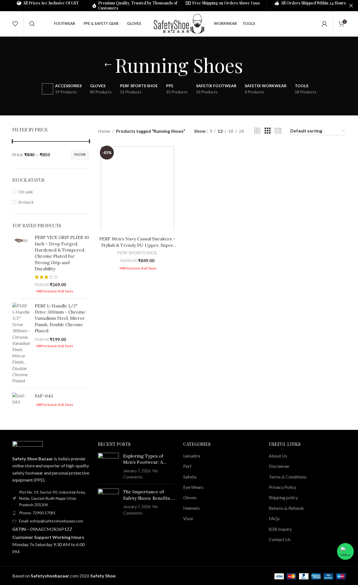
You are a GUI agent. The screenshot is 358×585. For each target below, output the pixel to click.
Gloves (190, 497)
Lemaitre (191, 455)
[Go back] (108, 64)
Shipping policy (283, 497)
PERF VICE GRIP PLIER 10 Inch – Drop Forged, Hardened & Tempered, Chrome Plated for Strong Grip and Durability (62, 253)
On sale (25, 191)
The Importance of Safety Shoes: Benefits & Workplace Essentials (148, 495)
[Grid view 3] (268, 131)
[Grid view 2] (257, 131)
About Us (278, 455)
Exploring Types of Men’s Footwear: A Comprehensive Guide (146, 459)
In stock (26, 202)
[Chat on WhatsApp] (345, 551)
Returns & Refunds (286, 508)
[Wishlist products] (15, 23)
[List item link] (51, 513)
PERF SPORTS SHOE (137, 252)
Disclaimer (279, 466)
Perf (187, 466)
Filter (80, 154)
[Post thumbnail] (108, 466)
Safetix (190, 476)
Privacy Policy (282, 487)
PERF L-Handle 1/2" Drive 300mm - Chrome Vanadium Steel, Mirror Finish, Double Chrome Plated (60, 318)
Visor (188, 518)
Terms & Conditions (288, 476)
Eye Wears (193, 487)
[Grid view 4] (278, 131)
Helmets (191, 508)
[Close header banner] (351, 5)
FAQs (274, 518)
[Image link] (27, 444)
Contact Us (280, 539)
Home (104, 131)
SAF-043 (44, 396)
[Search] (32, 23)
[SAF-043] (21, 400)
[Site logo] (179, 23)
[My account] (324, 23)
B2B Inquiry (280, 529)
